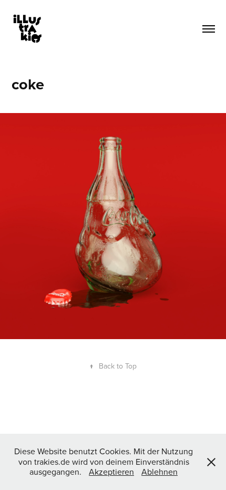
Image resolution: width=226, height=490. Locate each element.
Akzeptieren (111, 471)
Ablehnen (159, 471)
